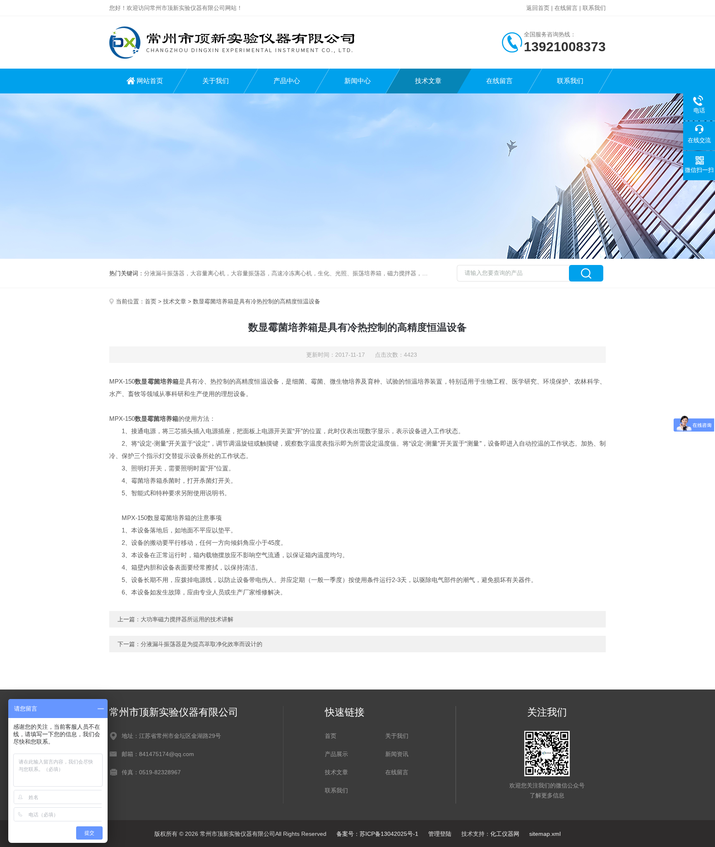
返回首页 (537, 8)
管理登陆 (439, 833)
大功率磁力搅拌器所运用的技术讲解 (187, 619)
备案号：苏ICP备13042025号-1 (377, 833)
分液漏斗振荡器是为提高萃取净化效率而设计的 (201, 644)
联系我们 (594, 8)
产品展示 (336, 754)
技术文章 (428, 80)
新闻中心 (357, 80)
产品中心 (287, 80)
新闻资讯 (396, 754)
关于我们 (215, 80)
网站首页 (150, 80)
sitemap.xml (545, 833)
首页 (150, 301)
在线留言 (566, 8)
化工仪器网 (504, 833)
